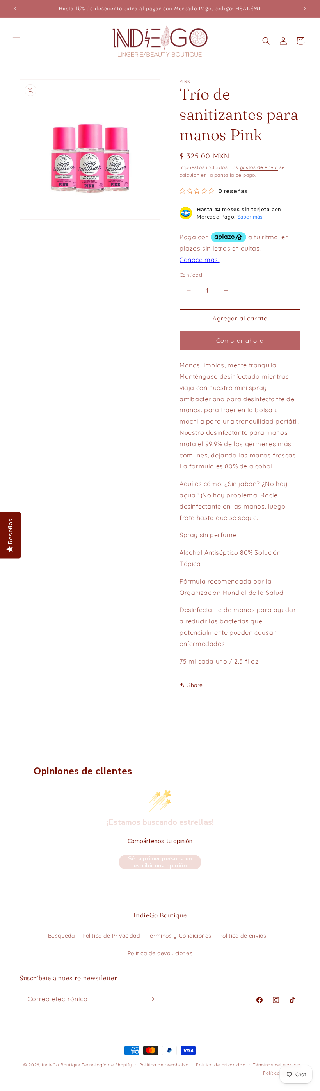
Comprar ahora (240, 340)
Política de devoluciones (160, 953)
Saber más (250, 217)
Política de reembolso (164, 1065)
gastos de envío (259, 167)
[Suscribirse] (151, 999)
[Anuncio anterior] (15, 8)
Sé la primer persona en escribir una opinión (160, 862)
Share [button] (195, 685)
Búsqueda (61, 935)
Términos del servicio (276, 1065)
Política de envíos (243, 935)
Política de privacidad (220, 1065)
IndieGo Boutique (61, 1065)
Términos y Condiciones (180, 935)
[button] (16, 41)
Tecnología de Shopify (107, 1065)
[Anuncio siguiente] (304, 8)
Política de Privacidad (111, 935)
